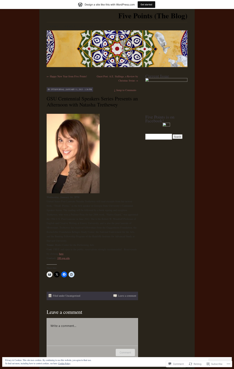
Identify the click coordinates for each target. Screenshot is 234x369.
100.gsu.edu (63, 258)
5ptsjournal (58, 89)
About (70, 26)
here (61, 253)
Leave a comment (127, 295)
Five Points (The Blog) (152, 15)
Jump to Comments (125, 90)
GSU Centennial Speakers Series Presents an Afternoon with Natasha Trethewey (92, 101)
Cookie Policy (64, 363)
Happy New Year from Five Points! (67, 76)
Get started (146, 4)
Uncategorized (72, 295)
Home (54, 26)
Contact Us (91, 26)
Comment (125, 352)
